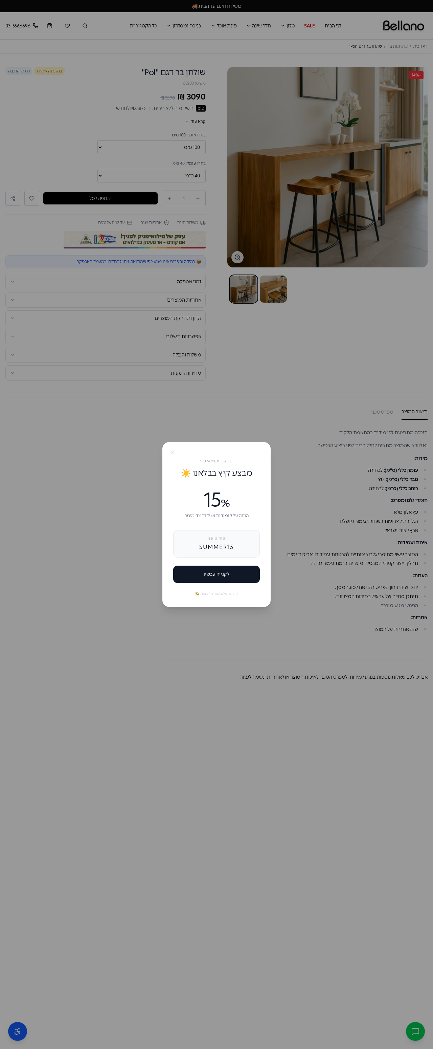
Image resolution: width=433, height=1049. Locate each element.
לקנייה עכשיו (216, 574)
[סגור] (172, 452)
